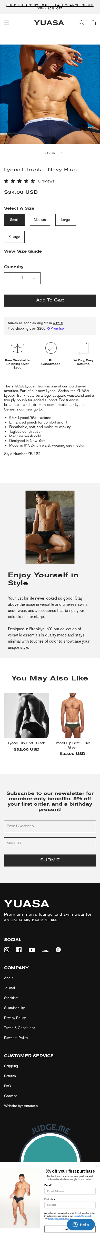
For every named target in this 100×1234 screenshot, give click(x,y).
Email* (48, 1185)
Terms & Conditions (19, 1028)
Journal (9, 988)
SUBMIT (49, 860)
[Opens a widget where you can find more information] (81, 1225)
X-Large (14, 237)
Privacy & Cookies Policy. (59, 1218)
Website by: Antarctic (21, 1106)
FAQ (7, 1086)
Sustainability (14, 1008)
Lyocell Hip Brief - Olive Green (72, 745)
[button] (6, 22)
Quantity (13, 267)
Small (14, 220)
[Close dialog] (97, 1165)
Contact (10, 1096)
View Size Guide (23, 251)
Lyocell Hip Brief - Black (26, 743)
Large (65, 220)
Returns (10, 1076)
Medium (40, 220)
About (9, 978)
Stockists (11, 998)
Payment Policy (16, 1038)
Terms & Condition (81, 1216)
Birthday (49, 1199)
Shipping (11, 1066)
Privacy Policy (15, 1018)
